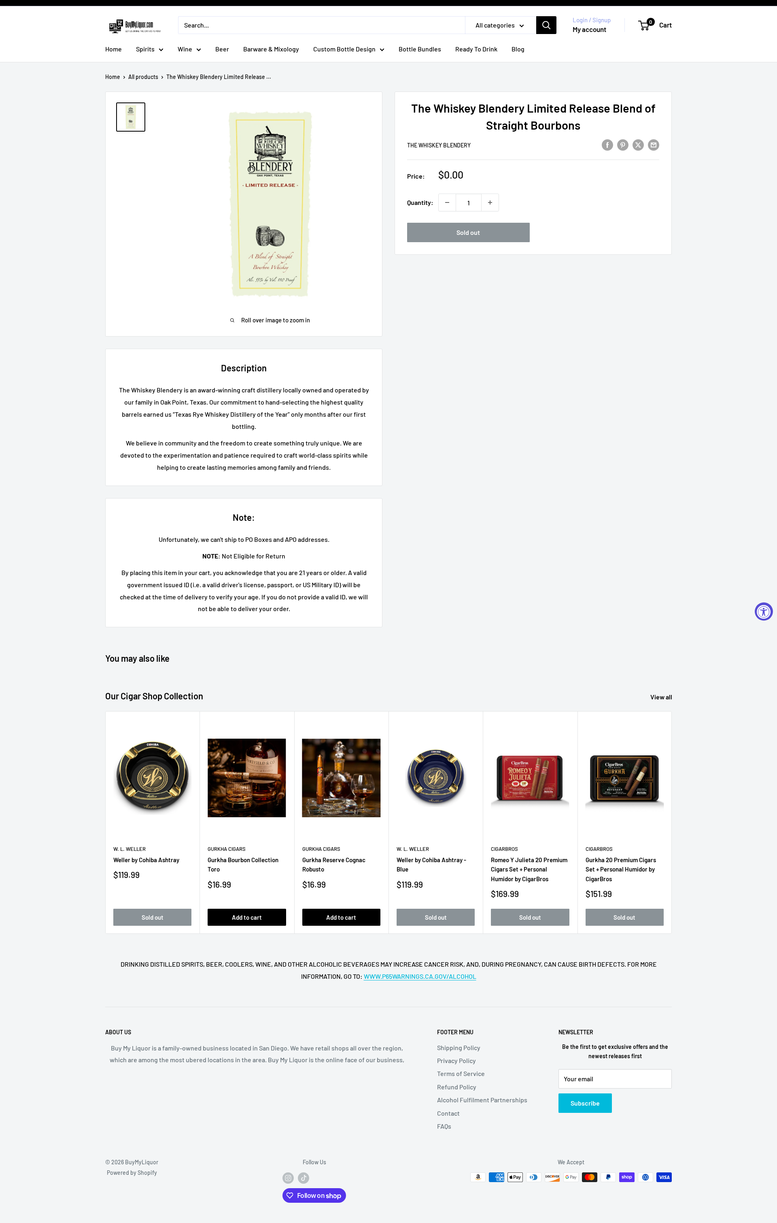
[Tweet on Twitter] (638, 144)
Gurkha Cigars (227, 849)
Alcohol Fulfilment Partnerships (482, 1100)
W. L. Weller (129, 849)
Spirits (145, 49)
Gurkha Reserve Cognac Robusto (333, 864)
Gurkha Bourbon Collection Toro (243, 864)
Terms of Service (461, 1073)
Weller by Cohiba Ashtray (146, 859)
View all (661, 697)
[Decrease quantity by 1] (447, 202)
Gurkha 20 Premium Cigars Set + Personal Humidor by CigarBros (621, 869)
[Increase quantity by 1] (490, 202)
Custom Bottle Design (344, 49)
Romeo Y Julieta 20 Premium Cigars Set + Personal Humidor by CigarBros (529, 869)
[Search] (546, 25)
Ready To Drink (476, 49)
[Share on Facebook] (607, 144)
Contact (448, 1113)
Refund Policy (456, 1087)
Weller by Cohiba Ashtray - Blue (431, 864)
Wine (185, 49)
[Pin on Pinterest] (622, 144)
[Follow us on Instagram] (288, 1178)
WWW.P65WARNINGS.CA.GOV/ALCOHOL (420, 976)
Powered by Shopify (132, 1172)
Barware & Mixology (271, 49)
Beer (222, 49)
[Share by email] (653, 144)
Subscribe (585, 1103)
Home (113, 49)
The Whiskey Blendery (439, 145)
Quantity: (420, 202)
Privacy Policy (456, 1060)
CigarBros (504, 849)
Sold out (468, 232)
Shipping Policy (458, 1047)
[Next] (672, 823)
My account (589, 29)
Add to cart (247, 917)
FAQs (444, 1126)
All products (143, 76)
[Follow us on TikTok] (303, 1178)
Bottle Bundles (420, 49)
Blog (518, 49)
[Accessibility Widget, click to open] (764, 612)
